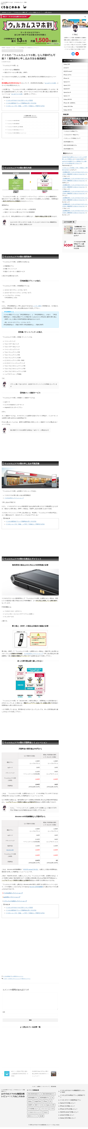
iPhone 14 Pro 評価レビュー (68, 1109)
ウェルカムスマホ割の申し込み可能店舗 (15, 126)
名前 (4, 1012)
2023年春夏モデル (69, 141)
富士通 (41, 1116)
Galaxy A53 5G (68, 99)
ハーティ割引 (37, 306)
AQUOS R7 (67, 89)
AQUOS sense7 (68, 71)
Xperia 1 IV (67, 96)
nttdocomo (56, 43)
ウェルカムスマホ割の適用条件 (13, 123)
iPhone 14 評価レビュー (67, 1106)
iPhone (45, 1101)
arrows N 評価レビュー (67, 1115)
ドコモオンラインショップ (14, 978)
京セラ (46, 1112)
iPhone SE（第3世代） (70, 103)
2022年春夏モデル (69, 148)
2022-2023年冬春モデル (70, 145)
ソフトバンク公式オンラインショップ (15, 901)
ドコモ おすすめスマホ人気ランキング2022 (19, 100)
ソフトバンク (44, 1108)
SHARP (30, 1105)
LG (50, 1101)
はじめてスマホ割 (50, 83)
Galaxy (30, 1101)
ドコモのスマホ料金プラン (71, 131)
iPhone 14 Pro (67, 74)
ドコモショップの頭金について (72, 138)
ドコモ (5, 978)
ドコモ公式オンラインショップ (14, 498)
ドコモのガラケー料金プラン (71, 134)
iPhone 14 (66, 78)
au (52, 1097)
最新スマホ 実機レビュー (70, 60)
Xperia (47, 1105)
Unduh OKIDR (80, 159)
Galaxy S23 (67, 64)
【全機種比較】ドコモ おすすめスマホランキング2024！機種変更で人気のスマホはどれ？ (80, 231)
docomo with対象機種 (36, 886)
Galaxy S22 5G (68, 110)
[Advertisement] (30, 152)
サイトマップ (46, 1086)
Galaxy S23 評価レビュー (68, 1118)
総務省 (38, 1086)
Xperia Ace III (67, 92)
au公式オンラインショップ (11, 897)
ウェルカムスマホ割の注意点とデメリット (15, 129)
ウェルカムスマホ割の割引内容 (13, 120)
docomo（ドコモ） (7, 12)
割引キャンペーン (25, 978)
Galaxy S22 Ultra (68, 106)
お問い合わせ (48, 12)
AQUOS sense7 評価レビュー (69, 1112)
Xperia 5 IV (67, 81)
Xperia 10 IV (67, 85)
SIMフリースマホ (39, 1105)
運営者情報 (53, 1086)
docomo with (10, 850)
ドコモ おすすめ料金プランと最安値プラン (72, 1096)
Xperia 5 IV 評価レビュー (67, 1103)
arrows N (66, 67)
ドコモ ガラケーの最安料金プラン (70, 1100)
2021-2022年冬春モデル (34, 1094)
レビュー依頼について (34, 12)
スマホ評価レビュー (33, 1108)
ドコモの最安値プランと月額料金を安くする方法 (21, 103)
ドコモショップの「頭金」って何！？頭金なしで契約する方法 (25, 106)
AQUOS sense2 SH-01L (30, 869)
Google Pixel (37, 1101)
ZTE (53, 1105)
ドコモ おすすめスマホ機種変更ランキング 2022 (72, 1091)
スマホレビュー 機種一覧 (20, 12)
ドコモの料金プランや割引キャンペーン (13, 976)
